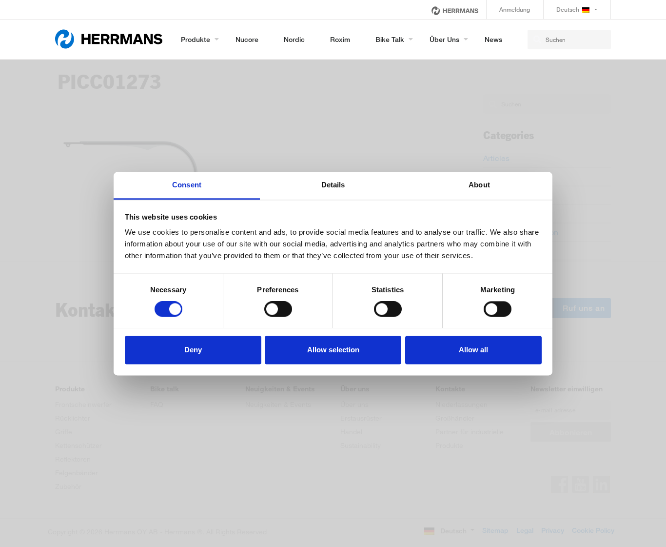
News (493, 39)
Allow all (473, 349)
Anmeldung (514, 9)
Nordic (294, 39)
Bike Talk (389, 39)
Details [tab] (333, 185)
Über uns (444, 39)
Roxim (340, 39)
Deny (193, 349)
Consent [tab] (186, 185)
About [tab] (479, 185)
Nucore (246, 39)
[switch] (278, 309)
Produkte (195, 39)
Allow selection (333, 349)
